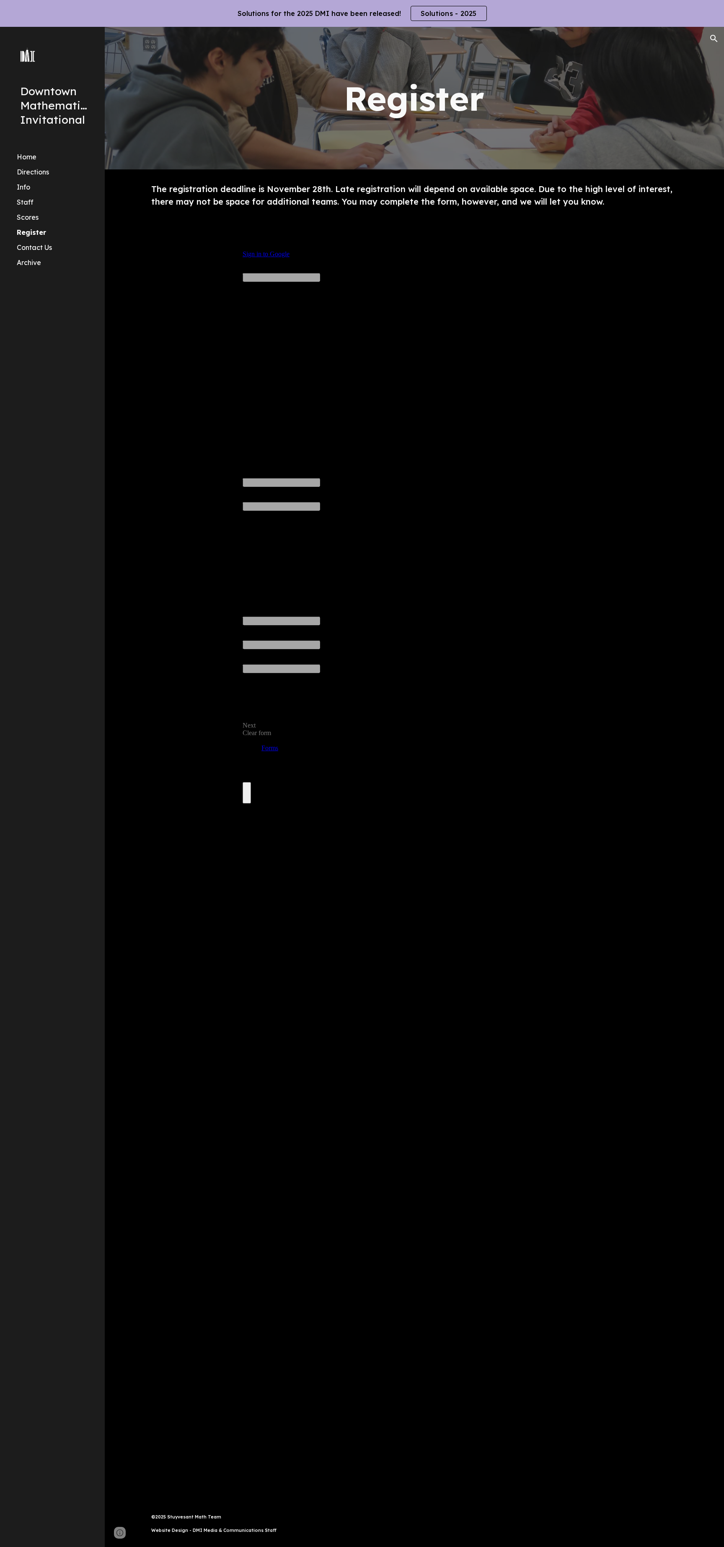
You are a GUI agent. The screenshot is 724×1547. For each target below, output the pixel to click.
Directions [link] (33, 172)
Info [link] (23, 187)
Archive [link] (29, 262)
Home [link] (26, 157)
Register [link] (31, 232)
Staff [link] (25, 202)
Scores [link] (28, 217)
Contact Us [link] (34, 247)
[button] (714, 39)
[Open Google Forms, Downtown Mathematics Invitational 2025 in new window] (573, 242)
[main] (414, 98)
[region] (362, 13)
